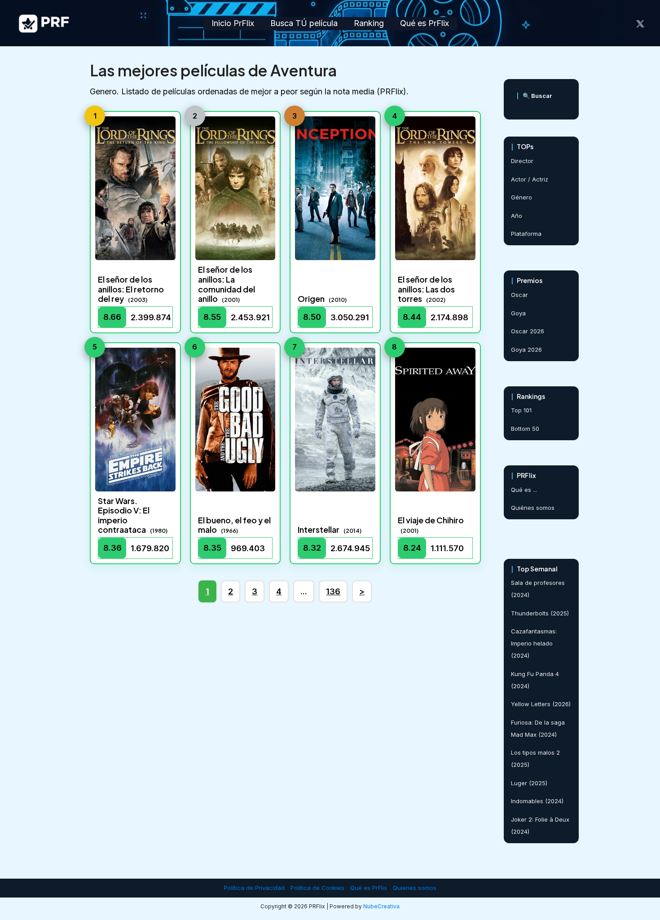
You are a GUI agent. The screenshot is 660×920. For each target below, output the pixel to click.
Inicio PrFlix (232, 23)
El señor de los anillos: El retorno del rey (131, 289)
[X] (640, 24)
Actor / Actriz (529, 179)
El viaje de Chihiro (431, 520)
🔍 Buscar (534, 95)
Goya (518, 313)
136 (333, 591)
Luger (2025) (529, 783)
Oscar (519, 294)
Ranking (369, 23)
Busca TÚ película (304, 23)
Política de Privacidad (254, 887)
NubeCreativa (381, 906)
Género (521, 197)
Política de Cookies (317, 887)
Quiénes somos (532, 507)
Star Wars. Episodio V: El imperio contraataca (124, 515)
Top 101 (521, 410)
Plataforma (526, 233)
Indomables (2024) (537, 801)
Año (516, 215)
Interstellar (318, 529)
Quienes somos (414, 887)
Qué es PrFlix (424, 23)
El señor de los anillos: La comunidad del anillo (226, 284)
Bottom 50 (525, 428)
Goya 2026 (526, 349)
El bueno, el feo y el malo (234, 525)
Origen (311, 298)
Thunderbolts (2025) (540, 613)
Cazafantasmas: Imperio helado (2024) (534, 643)
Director (522, 160)
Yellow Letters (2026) (541, 704)
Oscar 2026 (527, 331)
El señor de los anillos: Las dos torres (426, 289)
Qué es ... (524, 489)
